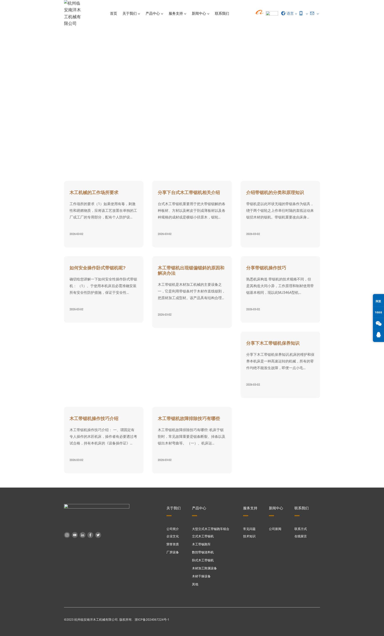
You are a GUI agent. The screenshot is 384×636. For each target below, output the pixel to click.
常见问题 (249, 529)
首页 (113, 13)
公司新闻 (275, 529)
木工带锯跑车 (201, 544)
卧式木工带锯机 (203, 560)
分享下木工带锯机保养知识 (273, 343)
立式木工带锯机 (203, 536)
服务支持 (290, 133)
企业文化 (172, 536)
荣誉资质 (172, 544)
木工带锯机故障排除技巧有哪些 (189, 418)
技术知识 (311, 133)
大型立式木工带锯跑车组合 (210, 529)
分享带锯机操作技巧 (266, 267)
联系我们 (222, 13)
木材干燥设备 (201, 576)
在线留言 (300, 536)
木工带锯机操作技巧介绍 (94, 418)
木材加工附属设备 (204, 568)
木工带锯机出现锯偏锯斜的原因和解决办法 (191, 270)
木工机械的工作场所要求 (94, 192)
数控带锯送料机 (203, 552)
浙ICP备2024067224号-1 (152, 620)
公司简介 (172, 529)
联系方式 (300, 529)
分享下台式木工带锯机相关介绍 (189, 192)
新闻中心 (276, 508)
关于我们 (173, 508)
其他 (195, 584)
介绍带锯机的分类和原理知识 (275, 192)
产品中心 (199, 508)
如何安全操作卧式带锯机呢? (98, 267)
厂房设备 (172, 552)
